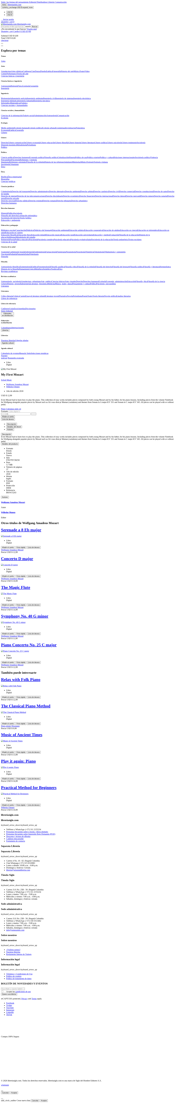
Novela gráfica (110, 296)
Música (76, 71)
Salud (89, 239)
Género (4, 284)
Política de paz (81, 157)
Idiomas (12, 237)
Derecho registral (36, 201)
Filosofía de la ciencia (156, 281)
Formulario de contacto (15, 841)
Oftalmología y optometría (114, 252)
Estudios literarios (123, 296)
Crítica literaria (7, 296)
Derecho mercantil (133, 196)
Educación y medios (101, 235)
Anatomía (5, 252)
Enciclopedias (19, 309)
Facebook (10, 1003)
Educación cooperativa (93, 230)
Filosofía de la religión (86, 267)
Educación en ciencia (128, 230)
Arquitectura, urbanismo (31, 281)
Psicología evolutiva (78, 239)
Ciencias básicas (58, 281)
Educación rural (67, 235)
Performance (11, 74)
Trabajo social (28, 115)
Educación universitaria (83, 235)
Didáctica (30, 230)
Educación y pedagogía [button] (10, 220)
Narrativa (63, 296)
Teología (90, 162)
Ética (60, 269)
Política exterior (93, 157)
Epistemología (25, 267)
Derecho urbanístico (79, 201)
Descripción (6, 434)
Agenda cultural (8, 343)
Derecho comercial (127, 191)
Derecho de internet (9, 196)
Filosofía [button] (4, 256)
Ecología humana (21, 128)
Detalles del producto (10, 444)
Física (20, 86)
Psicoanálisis (6, 160)
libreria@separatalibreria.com (18, 870)
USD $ (9, 12)
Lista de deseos (34, 547)
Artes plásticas (17, 71)
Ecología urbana (48, 128)
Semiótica (47, 269)
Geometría (34, 86)
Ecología (102, 281)
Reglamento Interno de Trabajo (18, 954)
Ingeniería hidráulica (9, 101)
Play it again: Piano (18, 761)
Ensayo (28, 296)
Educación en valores (14, 232)
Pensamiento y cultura (81, 284)
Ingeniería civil (50, 98)
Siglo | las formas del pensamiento (15, 2)
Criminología (6, 191)
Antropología (52, 115)
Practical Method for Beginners (28, 787)
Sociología (141, 143)
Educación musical (53, 235)
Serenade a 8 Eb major (21, 530)
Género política (100, 143)
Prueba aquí (32, 29)
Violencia (154, 157)
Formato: (5, 411)
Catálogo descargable (15, 839)
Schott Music (6, 380)
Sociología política (142, 157)
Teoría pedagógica (120, 239)
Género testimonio (129, 143)
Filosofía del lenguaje (121, 267)
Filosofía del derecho (9, 215)
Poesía (12, 239)
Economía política (36, 157)
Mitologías (76, 162)
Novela (70, 296)
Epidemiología (39, 252)
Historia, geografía (14, 284)
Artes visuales (70, 281)
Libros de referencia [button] (9, 298)
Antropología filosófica (10, 267)
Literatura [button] (5, 286)
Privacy (24, 999)
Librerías (5, 330)
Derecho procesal (8, 201)
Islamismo (5, 162)
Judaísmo (68, 162)
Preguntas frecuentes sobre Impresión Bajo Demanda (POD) (30, 834)
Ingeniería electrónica (82, 98)
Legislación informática (27, 215)
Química (23, 103)
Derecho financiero (87, 196)
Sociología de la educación (102, 239)
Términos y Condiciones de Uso (19, 974)
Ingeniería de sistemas (64, 98)
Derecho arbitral (87, 191)
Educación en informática (147, 230)
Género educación (47, 143)
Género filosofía (61, 143)
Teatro (82, 71)
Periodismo (31, 145)
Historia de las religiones (54, 162)
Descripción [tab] (11, 424)
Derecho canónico (101, 191)
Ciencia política (7, 157)
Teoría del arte (22, 74)
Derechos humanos (21, 157)
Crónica (16, 296)
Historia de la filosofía (10, 269)
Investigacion (70, 128)
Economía (5, 130)
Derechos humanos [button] (9, 203)
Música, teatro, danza (63, 284)
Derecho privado (12, 198)
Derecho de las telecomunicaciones (31, 196)
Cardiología (14, 252)
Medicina (51, 284)
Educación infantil (38, 235)
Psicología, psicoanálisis (106, 284)
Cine (33, 71)
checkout (4, 40)
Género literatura (87, 143)
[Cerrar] (2, 1090)
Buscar (34, 27)
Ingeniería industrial (26, 101)
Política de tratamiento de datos (18, 978)
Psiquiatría (21, 254)
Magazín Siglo (25, 353)
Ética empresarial (15, 177)
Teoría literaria (98, 296)
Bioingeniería (6, 98)
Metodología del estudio (25, 237)
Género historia (74, 143)
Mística (83, 162)
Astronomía (6, 86)
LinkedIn (10, 1012)
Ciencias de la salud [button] (9, 242)
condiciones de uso (23, 991)
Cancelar (5, 1093)
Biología (14, 86)
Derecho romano (49, 201)
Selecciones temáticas (39, 353)
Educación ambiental (60, 230)
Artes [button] (3, 61)
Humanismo (24, 269)
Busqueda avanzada (16, 358)
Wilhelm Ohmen (13, 387)
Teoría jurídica (25, 218)
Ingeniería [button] (5, 88)
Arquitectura (6, 71)
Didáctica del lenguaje (43, 230)
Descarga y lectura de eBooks (18, 836)
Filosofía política (50, 157)
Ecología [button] (4, 118)
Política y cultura (107, 157)
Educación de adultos (111, 230)
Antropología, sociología (11, 281)
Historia (4, 145)
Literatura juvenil (52, 296)
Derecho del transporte (21, 191)
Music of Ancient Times (21, 734)
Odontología (99, 252)
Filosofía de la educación (129, 235)
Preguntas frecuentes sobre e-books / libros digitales (27, 832)
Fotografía (56, 71)
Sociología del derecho (10, 218)
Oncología (5, 254)
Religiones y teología (28, 160)
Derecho (4, 143)
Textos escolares (134, 239)
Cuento (22, 296)
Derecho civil (113, 191)
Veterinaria (34, 254)
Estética (49, 71)
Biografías (5, 179)
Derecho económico (71, 196)
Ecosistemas (60, 128)
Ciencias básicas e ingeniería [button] (12, 76)
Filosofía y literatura (151, 267)
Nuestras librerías (8, 340)
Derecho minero (147, 196)
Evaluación (114, 235)
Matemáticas (15, 103)
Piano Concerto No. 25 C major (29, 644)
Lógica (32, 269)
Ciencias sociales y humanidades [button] (14, 105)
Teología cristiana (101, 162)
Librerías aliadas (21, 340)
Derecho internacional (104, 196)
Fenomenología (44, 267)
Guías (11, 309)
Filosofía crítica (71, 267)
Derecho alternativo (57, 191)
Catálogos (27, 71)
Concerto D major (17, 558)
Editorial (33, 2)
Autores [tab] (10, 429)
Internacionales (18, 328)
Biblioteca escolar (8, 230)
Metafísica (39, 269)
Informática (5, 103)
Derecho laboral (119, 196)
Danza (37, 71)
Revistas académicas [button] (9, 271)
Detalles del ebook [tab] (14, 427)
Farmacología (51, 252)
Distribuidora (42, 2)
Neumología (71, 252)
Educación (131, 281)
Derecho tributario (63, 201)
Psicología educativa (62, 239)
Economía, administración (116, 281)
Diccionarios (30, 309)
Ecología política (35, 128)
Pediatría (13, 254)
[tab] (88, 434)
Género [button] (4, 132)
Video (87, 71)
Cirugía (22, 252)
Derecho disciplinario (54, 196)
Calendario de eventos (10, 353)
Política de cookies (13, 976)
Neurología (80, 252)
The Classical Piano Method (25, 706)
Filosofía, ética (141, 281)
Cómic (3, 74)
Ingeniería (26, 284)
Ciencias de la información (12, 115)
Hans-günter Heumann (10, 726)
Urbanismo (14, 164)
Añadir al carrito (8, 417)
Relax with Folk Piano (20, 679)
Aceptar (14, 1093)
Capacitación (20, 230)
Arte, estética (46, 281)
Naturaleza (80, 128)
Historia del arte (67, 71)
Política (10, 213)
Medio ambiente (7, 128)
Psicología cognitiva (45, 239)
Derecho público (22, 201)
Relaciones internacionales (124, 157)
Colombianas (6, 328)
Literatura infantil (38, 296)
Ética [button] (3, 167)
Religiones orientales (17, 162)
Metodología (21, 145)
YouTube (10, 1008)
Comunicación (61, 2)
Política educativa (22, 239)
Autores (5, 497)
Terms (34, 999)
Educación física (24, 235)
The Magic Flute (15, 587)
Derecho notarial (160, 196)
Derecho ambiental (72, 191)
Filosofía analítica (57, 267)
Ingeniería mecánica (42, 101)
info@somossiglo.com (15, 930)
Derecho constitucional (144, 191)
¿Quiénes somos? (13, 950)
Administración (40, 115)
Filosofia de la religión (35, 162)
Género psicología (114, 143)
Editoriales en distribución (7, 314)
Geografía (20, 130)
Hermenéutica (165, 267)
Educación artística (76, 230)
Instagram (10, 1010)
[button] (7, 19)
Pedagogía (5, 239)
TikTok (9, 1015)
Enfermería (29, 252)
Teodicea (54, 269)
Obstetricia (89, 252)
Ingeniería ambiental (35, 98)
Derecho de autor (160, 191)
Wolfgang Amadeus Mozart (17, 384)
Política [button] (4, 147)
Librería (51, 2)
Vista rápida (20, 547)
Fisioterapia (61, 252)
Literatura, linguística (38, 284)
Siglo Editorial (7, 311)
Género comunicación (17, 143)
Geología (26, 86)
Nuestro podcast (4, 357)
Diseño (43, 71)
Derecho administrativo (39, 191)
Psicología (15, 160)
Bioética (4, 177)
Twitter (9, 1005)
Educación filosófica (9, 235)
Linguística (11, 145)
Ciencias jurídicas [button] (8, 181)
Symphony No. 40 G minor (24, 616)
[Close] (2, 45)
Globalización (63, 157)
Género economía (33, 143)
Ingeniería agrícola (19, 98)
